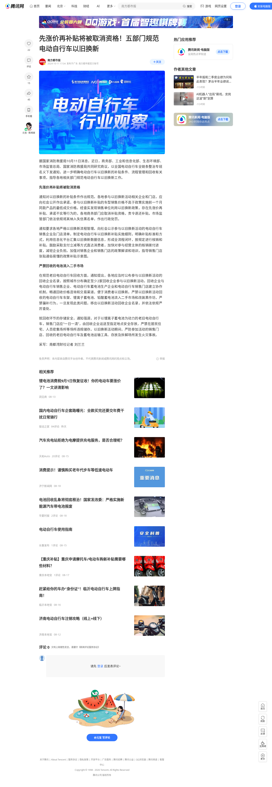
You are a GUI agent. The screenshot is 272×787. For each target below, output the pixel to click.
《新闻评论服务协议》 (89, 647)
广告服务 (106, 759)
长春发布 (44, 545)
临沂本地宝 (45, 605)
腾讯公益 (129, 759)
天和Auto (44, 456)
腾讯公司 (97, 775)
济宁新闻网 (45, 486)
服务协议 (72, 759)
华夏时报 (44, 515)
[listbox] (102, 503)
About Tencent (58, 759)
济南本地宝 (45, 634)
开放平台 (95, 759)
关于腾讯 (44, 759)
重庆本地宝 (45, 575)
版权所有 (106, 775)
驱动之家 (44, 426)
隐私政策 (84, 759)
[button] (223, 52)
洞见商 (43, 397)
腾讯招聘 (117, 759)
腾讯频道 (152, 759)
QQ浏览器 (141, 759)
